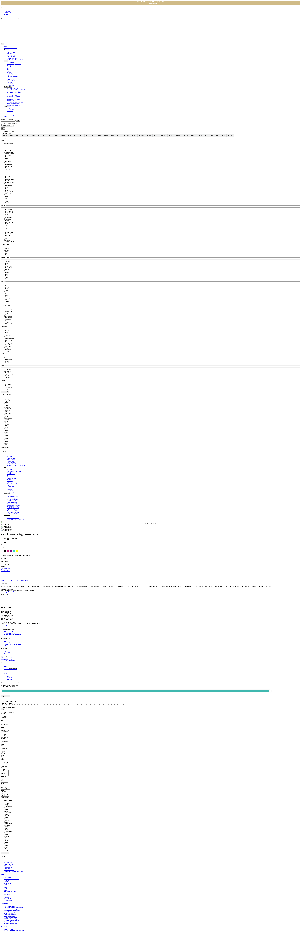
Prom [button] (2, 874)
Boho (6, 177)
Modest (7, 187)
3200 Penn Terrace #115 (7, 657)
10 (45, 135)
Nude (6, 435)
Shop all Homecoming (12, 496)
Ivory (6, 433)
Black (6, 440)
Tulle (6, 303)
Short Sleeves (8, 376)
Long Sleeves (8, 372)
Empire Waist (8, 359)
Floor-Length (8, 316)
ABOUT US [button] (7, 673)
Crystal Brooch (9, 266)
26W (164, 135)
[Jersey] (3, 761)
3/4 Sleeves (8, 371)
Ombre (7, 253)
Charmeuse (8, 285)
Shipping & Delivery (9, 633)
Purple (7, 415)
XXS (194, 135)
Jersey (6, 290)
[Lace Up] (5, 738)
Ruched (7, 223)
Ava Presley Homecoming (13, 508)
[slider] (270, 691)
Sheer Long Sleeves (10, 374)
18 (70, 135)
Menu (2, 43)
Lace (6, 274)
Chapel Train (8, 313)
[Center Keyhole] (5, 731)
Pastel (6, 254)
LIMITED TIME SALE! (13, 518)
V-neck (7, 351)
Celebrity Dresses (9, 211)
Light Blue (8, 408)
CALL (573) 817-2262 (143, 1)
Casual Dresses (9, 152)
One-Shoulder (8, 340)
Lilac (6, 416)
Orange (7, 430)
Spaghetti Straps (9, 387)
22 (82, 135)
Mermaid (7, 361)
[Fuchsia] (8, 551)
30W (179, 135)
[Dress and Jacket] (5, 724)
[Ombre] (3, 747)
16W (127, 135)
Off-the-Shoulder (9, 338)
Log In (5, 15)
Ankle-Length (8, 309)
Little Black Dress (9, 182)
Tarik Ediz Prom (11, 491)
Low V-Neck (8, 337)
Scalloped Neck (9, 343)
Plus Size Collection (12, 464)
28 (101, 135)
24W (157, 135)
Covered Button (9, 232)
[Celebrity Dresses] (5, 730)
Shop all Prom (10, 469)
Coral (6, 432)
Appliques (7, 261)
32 (113, 135)
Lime (6, 404)
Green (6, 402)
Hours (5, 641)
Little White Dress (9, 184)
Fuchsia (7, 424)
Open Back (8, 219)
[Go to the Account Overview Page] (1, 7)
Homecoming (8, 161)
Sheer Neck (8, 346)
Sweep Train (8, 320)
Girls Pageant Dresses (10, 160)
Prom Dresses (8, 164)
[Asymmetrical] (4, 765)
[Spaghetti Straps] (5, 794)
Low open (7, 237)
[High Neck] (4, 773)
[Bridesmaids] (7, 716)
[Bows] (4, 752)
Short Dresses (8, 195)
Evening (7, 156)
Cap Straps (8, 384)
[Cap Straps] (5, 791)
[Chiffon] (3, 758)
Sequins (7, 279)
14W (119, 135)
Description (6, 574)
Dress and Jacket (9, 179)
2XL (231, 135)
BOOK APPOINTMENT (150, 4)
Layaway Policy (8, 642)
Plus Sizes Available (10, 222)
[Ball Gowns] (5, 722)
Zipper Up (8, 240)
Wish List (6, 9)
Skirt (6, 196)
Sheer (6, 238)
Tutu (6, 201)
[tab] (152, 459)
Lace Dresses (8, 181)
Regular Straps (9, 386)
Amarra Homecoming (12, 506)
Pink (6, 421)
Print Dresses (8, 190)
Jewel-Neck (8, 335)
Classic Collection (11, 458)
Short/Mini (8, 319)
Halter (6, 332)
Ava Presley (10, 481)
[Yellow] (17, 551)
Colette (8, 482)
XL (224, 135)
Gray (6, 441)
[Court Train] (4, 768)
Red (6, 429)
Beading (7, 263)
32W (186, 135)
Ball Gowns (8, 176)
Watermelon (8, 426)
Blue (6, 411)
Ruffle (6, 275)
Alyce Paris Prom (11, 478)
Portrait (7, 341)
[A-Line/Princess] (4, 777)
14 (58, 135)
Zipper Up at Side (9, 241)
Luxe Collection (11, 462)
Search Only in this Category (10, 123)
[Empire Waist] (4, 779)
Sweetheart (8, 349)
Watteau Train (8, 324)
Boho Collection (11, 459)
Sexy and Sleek (9, 192)
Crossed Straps (9, 233)
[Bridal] (7, 715)
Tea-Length (8, 322)
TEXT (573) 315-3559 (158, 1)
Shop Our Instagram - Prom (14, 471)
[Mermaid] (4, 780)
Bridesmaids (8, 150)
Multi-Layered (8, 217)
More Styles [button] (4, 926)
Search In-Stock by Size (9, 131)
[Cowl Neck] (4, 771)
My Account (7, 11)
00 (12, 135)
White (6, 444)
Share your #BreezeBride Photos (12, 644)
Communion (8, 155)
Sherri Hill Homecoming (13, 499)
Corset (7, 214)
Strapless (7, 348)
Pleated (7, 220)
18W (134, 135)
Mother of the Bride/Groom (12, 163)
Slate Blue (8, 410)
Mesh (6, 293)
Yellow (7, 397)
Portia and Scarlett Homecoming (15, 510)
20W (142, 135)
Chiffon (7, 287)
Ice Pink (7, 419)
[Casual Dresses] (7, 717)
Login (5, 651)
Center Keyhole (9, 212)
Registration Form (5, 568)
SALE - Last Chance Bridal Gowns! (16, 465)
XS (201, 135)
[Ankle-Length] (4, 764)
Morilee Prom (10, 486)
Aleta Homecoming (12, 503)
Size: (2, 545)
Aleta (8, 476)
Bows (6, 264)
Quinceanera (8, 166)
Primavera (9, 489)
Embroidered (8, 268)
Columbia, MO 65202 (6, 659)
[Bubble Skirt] (5, 729)
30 (107, 135)
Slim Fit (7, 362)
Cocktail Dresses (9, 153)
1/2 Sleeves (8, 369)
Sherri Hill (9, 472)
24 (88, 135)
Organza (7, 295)
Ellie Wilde (9, 485)
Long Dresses (8, 185)
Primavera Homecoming (13, 512)
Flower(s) (7, 271)
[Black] (5, 551)
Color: (2, 547)
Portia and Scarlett (11, 488)
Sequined (7, 298)
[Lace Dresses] (5, 726)
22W (149, 135)
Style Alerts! (7, 652)
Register (6, 14)
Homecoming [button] (4, 903)
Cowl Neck (8, 330)
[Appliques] (4, 750)
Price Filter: (6, 125)
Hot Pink (7, 422)
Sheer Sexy (8, 193)
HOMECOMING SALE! (13, 513)
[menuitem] (152, 9)
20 (76, 135)
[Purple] (11, 551)
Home (5, 666)
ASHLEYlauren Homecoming (14, 501)
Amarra (9, 479)
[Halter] (4, 772)
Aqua (6, 405)
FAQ (5, 645)
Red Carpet (8, 167)
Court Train (8, 314)
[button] (5, 46)
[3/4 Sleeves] (5, 786)
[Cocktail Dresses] (7, 719)
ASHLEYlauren (11, 474)
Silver (6, 443)
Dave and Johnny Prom (13, 483)
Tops (6, 199)
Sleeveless (7, 377)
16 (64, 135)
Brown (7, 438)
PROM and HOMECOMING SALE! (16, 519)
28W (171, 135)
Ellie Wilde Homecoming (13, 509)
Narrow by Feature (8, 143)
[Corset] (5, 733)
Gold (6, 437)
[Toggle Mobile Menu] (1, 662)
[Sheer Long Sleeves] (5, 788)
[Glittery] (3, 743)
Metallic (7, 250)
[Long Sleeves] (5, 787)
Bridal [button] (5, 454)
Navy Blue (8, 413)
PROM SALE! (10, 492)
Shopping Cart (7, 12)
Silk (6, 300)
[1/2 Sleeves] (5, 784)
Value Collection (11, 461)
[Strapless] (5, 795)
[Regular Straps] (5, 793)
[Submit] (18, 18)
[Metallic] (3, 744)
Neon (6, 251)
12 (51, 135)
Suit (6, 198)
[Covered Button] (5, 736)
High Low (8, 216)
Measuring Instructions (10, 636)
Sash (6, 277)
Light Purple (8, 418)
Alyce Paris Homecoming (13, 505)
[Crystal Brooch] (4, 754)
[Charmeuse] (3, 757)
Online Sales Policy (5, 571)
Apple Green (8, 401)
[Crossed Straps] (5, 737)
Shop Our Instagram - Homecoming (16, 498)
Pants (6, 188)
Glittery (7, 248)
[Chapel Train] (4, 766)
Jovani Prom (10, 475)
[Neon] (3, 745)
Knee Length (8, 317)
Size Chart (3, 569)
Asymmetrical (8, 311)
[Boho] (5, 723)
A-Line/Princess (9, 358)
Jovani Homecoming (12, 502)
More (112, 939)
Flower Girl (8, 158)
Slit (6, 225)
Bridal (6, 149)
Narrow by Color (7, 395)
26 (94, 135)
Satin (6, 296)
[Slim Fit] (4, 781)
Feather (7, 269)
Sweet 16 (7, 169)
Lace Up (7, 235)
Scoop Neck (8, 345)
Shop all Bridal (10, 457)
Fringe (7, 272)
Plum (6, 427)
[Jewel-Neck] (4, 775)
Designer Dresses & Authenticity (12, 634)
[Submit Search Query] (18, 682)
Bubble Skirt (8, 209)
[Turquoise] (14, 551)
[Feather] (3, 759)
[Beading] (4, 751)
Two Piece (8, 203)
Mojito (7, 399)
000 (6, 135)
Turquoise (7, 407)
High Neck (8, 334)
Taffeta (7, 301)
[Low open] (5, 740)
